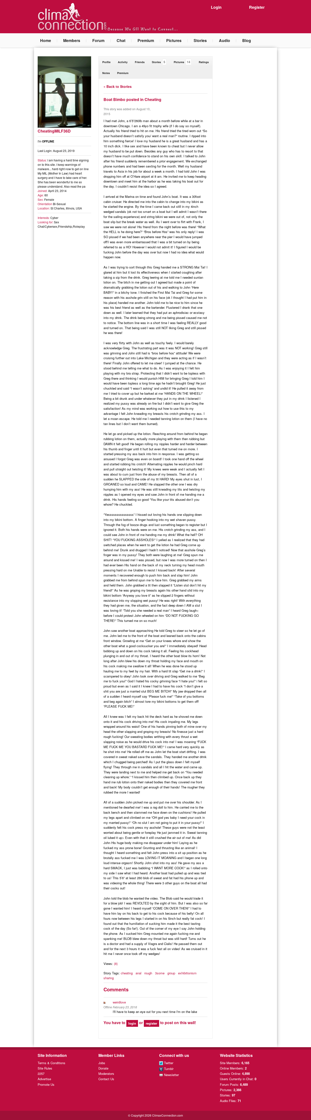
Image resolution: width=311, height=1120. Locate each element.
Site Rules (45, 1068)
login (132, 1023)
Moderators (106, 1073)
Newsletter (171, 1074)
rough (148, 973)
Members (71, 40)
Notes (106, 73)
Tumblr (168, 1068)
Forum (98, 40)
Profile (106, 62)
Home (45, 40)
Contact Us (106, 1079)
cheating (127, 973)
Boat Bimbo (114, 99)
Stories (200, 40)
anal (138, 973)
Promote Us (46, 1084)
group (171, 973)
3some (159, 973)
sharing (109, 978)
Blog (246, 40)
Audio (224, 40)
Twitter (168, 1063)
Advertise (44, 1079)
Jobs (101, 1063)
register (151, 1023)
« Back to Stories (118, 86)
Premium (146, 40)
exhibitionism (187, 973)
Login (216, 7)
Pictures (173, 40)
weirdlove (119, 1002)
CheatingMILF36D (54, 131)
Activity (123, 62)
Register (257, 7)
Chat (121, 40)
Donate (103, 1068)
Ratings (204, 62)
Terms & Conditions (51, 1063)
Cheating (153, 99)
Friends (140, 62)
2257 (41, 1073)
